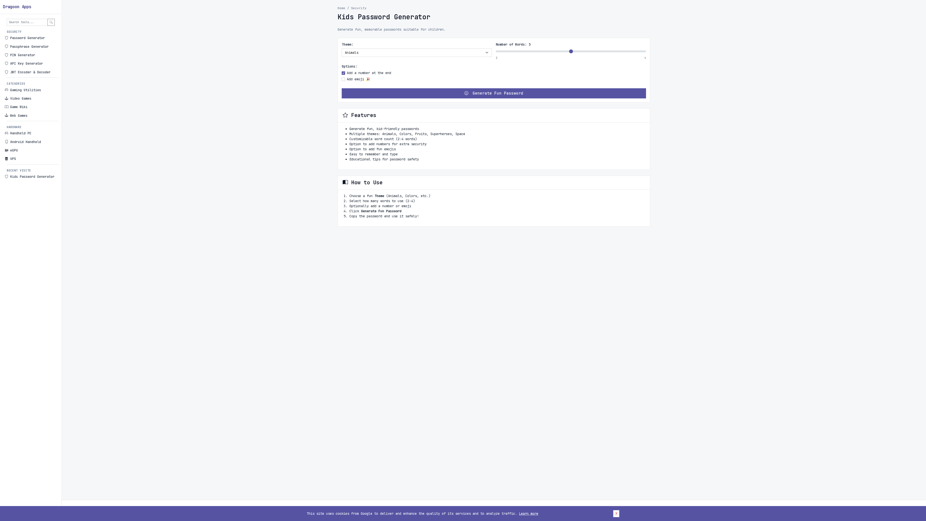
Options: (349, 66)
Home (341, 8)
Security (359, 8)
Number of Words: (513, 44)
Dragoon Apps (17, 6)
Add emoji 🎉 (358, 79)
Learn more (528, 513)
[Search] (51, 22)
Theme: (347, 44)
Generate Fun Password (496, 93)
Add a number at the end (369, 73)
